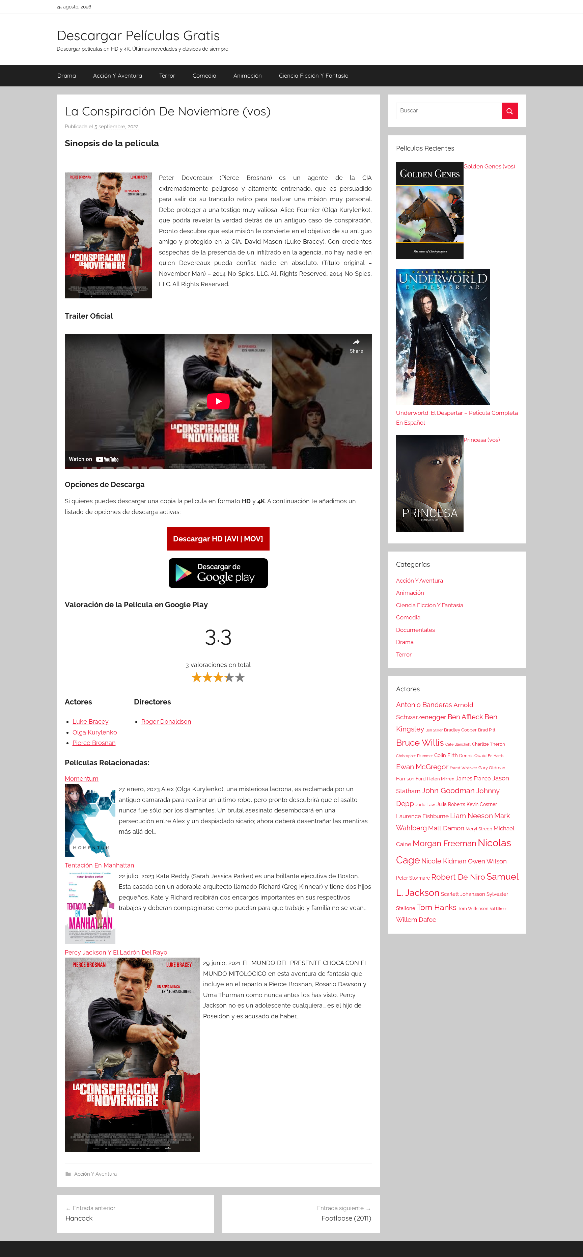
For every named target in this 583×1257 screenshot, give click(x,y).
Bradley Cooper (460, 729)
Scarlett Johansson (463, 894)
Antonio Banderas (424, 705)
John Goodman (448, 790)
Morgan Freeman (444, 843)
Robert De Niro (458, 877)
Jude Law (425, 804)
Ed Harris (495, 756)
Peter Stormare (413, 878)
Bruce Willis (420, 743)
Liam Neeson (471, 816)
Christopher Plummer (414, 755)
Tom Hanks (436, 907)
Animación (247, 75)
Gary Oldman (491, 767)
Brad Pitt (486, 729)
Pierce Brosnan (94, 742)
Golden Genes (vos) (489, 166)
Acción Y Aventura (117, 75)
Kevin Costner (482, 804)
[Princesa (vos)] (430, 485)
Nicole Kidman (444, 861)
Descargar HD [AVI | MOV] (218, 538)
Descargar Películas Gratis (138, 35)
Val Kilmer (498, 908)
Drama (66, 75)
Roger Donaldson (166, 721)
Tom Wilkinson (473, 908)
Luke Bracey (91, 721)
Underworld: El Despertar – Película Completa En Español (457, 417)
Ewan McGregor (422, 767)
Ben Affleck (465, 717)
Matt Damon (446, 828)
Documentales (415, 629)
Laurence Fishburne (422, 816)
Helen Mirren (440, 778)
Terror (167, 75)
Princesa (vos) (482, 439)
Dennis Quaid (473, 755)
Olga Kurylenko (95, 732)
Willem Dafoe (416, 920)
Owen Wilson (487, 861)
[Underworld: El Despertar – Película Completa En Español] (443, 338)
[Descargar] (218, 586)
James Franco (473, 778)
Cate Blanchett (458, 744)
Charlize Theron (488, 744)
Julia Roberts (451, 804)
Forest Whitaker (463, 768)
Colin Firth (446, 755)
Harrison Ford (411, 778)
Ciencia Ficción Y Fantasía (314, 75)
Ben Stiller (434, 730)
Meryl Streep (479, 828)
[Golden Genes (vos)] (430, 212)
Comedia (204, 75)
